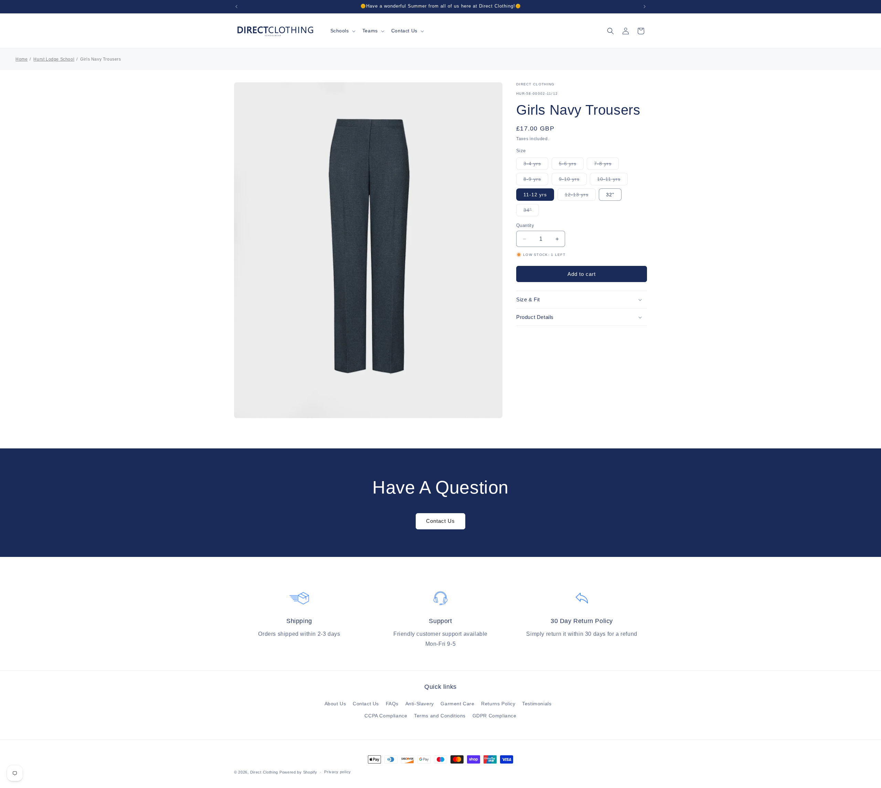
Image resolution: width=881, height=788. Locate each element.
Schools (339, 30)
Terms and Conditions (440, 715)
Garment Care (457, 703)
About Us (335, 703)
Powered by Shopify (298, 772)
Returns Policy (498, 703)
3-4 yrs (535, 165)
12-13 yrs (580, 196)
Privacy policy (337, 772)
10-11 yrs (612, 180)
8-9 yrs (535, 180)
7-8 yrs (606, 165)
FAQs (392, 703)
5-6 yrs (571, 165)
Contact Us (404, 30)
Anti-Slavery (419, 703)
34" (531, 211)
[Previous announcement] (236, 6)
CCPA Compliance (385, 715)
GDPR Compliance (495, 715)
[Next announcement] (644, 6)
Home (21, 59)
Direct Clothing (264, 772)
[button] (342, 30)
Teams (370, 30)
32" (610, 194)
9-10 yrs (573, 180)
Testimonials (536, 703)
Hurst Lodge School (53, 59)
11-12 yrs (535, 194)
